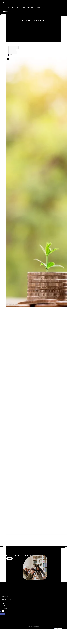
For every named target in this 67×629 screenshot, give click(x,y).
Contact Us (23, 7)
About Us (18, 7)
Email (1, 611)
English (57, 628)
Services (13, 7)
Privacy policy (38, 7)
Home (8, 7)
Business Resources (30, 7)
